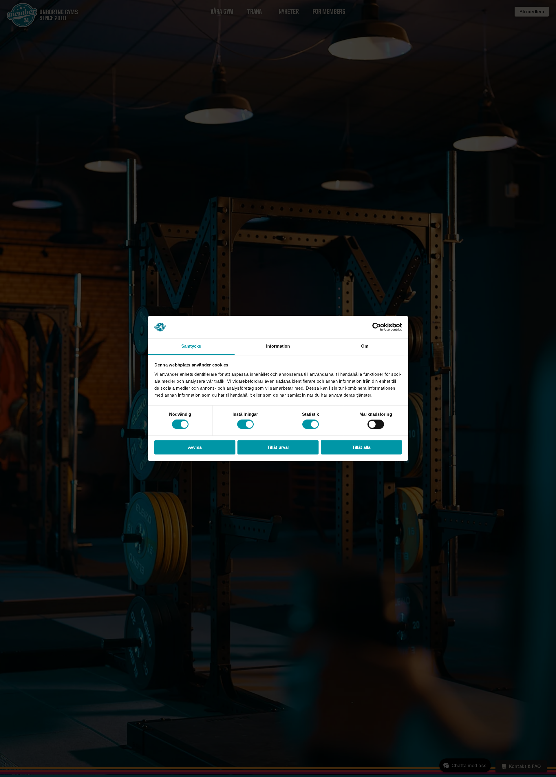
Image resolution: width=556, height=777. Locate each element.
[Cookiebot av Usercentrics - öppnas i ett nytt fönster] (376, 327)
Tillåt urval (278, 447)
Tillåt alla (361, 447)
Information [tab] (278, 346)
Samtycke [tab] (191, 346)
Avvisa (195, 447)
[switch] (245, 424)
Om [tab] (364, 346)
